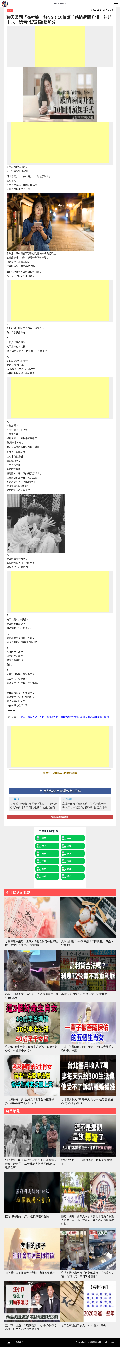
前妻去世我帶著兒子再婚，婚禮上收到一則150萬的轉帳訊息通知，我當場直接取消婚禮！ (64, 717)
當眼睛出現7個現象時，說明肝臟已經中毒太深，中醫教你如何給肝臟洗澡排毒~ (85, 805)
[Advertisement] (60, 46)
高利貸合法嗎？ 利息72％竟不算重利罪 (84, 994)
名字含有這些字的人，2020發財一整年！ (85, 1325)
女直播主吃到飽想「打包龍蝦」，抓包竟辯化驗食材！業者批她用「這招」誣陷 (33, 805)
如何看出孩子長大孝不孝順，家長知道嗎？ (30, 1272)
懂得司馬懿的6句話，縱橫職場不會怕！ (28, 1216)
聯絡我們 (19, 1342)
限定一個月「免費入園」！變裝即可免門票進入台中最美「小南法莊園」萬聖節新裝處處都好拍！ (87, 1220)
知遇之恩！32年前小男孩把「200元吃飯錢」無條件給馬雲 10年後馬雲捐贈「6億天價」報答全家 (31, 1163)
